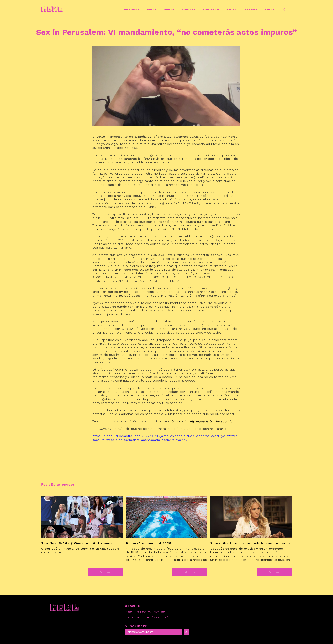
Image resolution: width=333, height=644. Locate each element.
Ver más (105, 572)
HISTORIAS (132, 9)
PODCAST (189, 9)
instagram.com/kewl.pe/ (146, 617)
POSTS (152, 9)
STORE (231, 9)
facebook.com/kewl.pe (145, 612)
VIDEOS (169, 9)
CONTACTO (211, 9)
